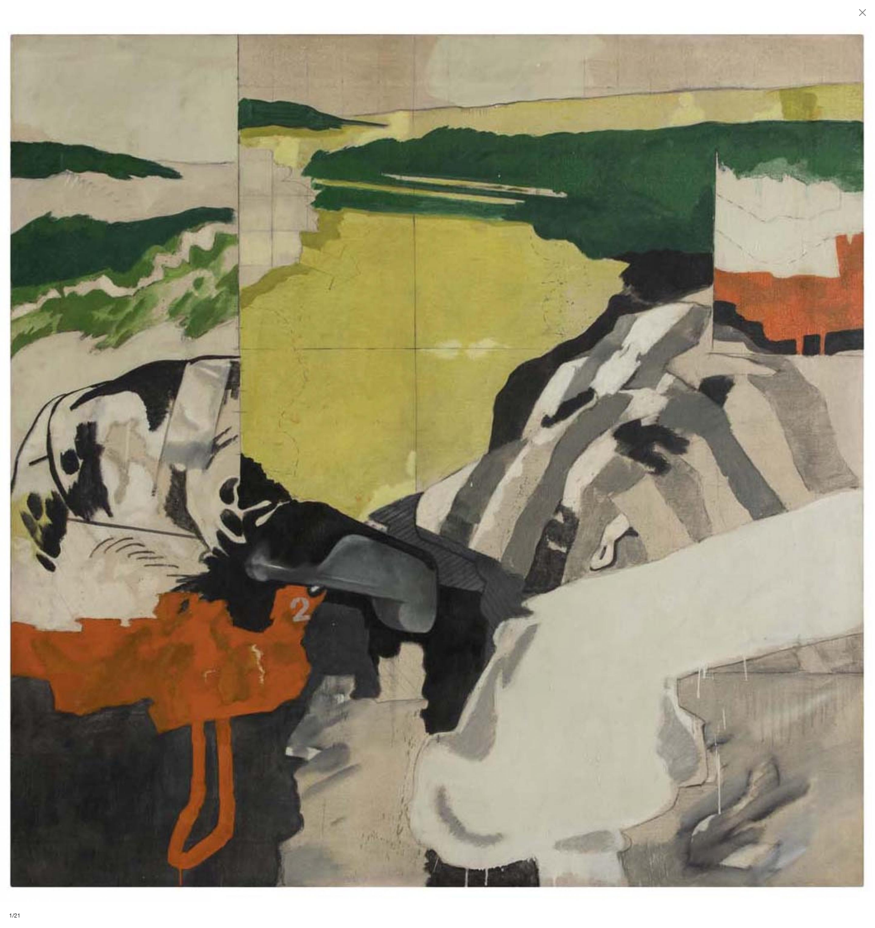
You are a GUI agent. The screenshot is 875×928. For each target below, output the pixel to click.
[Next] (656, 464)
